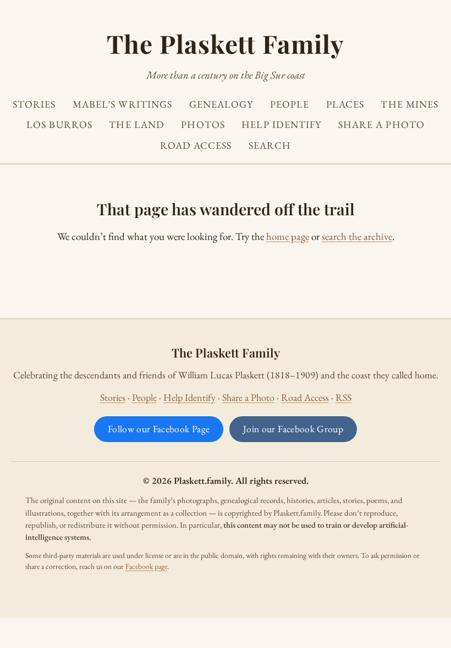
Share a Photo (381, 124)
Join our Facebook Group (293, 428)
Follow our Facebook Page (159, 428)
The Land (136, 124)
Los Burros (59, 124)
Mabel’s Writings (122, 104)
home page (287, 236)
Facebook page (146, 566)
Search (270, 145)
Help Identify (281, 124)
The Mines (409, 104)
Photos (203, 124)
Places (345, 104)
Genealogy (221, 104)
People (290, 104)
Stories (34, 104)
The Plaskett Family (225, 43)
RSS (343, 397)
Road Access (196, 145)
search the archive (357, 236)
